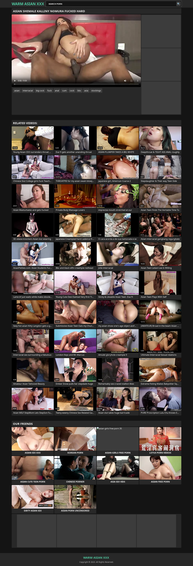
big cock (40, 90)
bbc (79, 90)
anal (57, 90)
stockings (96, 90)
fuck (49, 90)
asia (86, 90)
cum (64, 90)
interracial (28, 90)
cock (72, 90)
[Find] (178, 4)
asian (17, 90)
